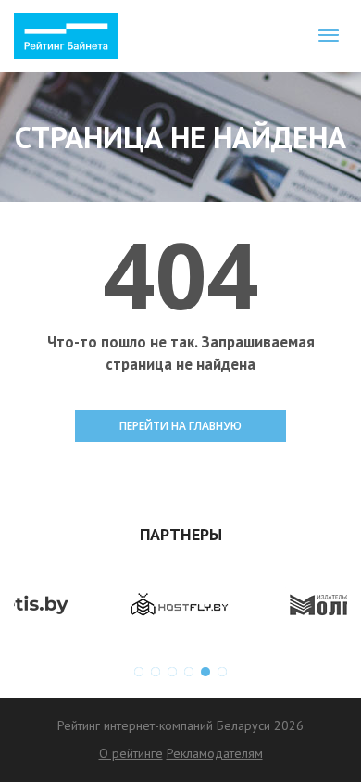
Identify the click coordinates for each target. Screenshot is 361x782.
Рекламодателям (215, 753)
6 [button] (222, 671)
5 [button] (205, 671)
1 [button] (138, 671)
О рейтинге (131, 753)
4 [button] (188, 671)
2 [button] (155, 671)
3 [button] (172, 671)
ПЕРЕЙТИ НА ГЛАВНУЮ (180, 426)
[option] (97, 605)
